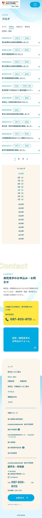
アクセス (11, 391)
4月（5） (21, 190)
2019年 (21, 227)
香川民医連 (11, 442)
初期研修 (11, 381)
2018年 (21, 231)
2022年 (21, 216)
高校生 (11, 26)
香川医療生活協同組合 (15, 419)
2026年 (21, 173)
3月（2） (21, 193)
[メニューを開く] (35, 4)
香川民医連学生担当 (14, 447)
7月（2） (21, 180)
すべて (4, 26)
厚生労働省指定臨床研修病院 (20, 424)
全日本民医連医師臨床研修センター (21, 436)
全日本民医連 (12, 453)
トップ (10, 366)
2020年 (21, 223)
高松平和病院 (12, 429)
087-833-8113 (23, 319)
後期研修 (23, 381)
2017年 (21, 235)
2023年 (21, 212)
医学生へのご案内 (14, 372)
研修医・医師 (7, 31)
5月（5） (21, 187)
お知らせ (19, 26)
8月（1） (21, 177)
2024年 (21, 208)
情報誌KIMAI (12, 397)
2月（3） (21, 196)
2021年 (21, 219)
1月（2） (21, 199)
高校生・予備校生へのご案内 (18, 386)
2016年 (21, 238)
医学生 (27, 26)
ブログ (10, 402)
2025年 (21, 204)
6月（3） (21, 184)
